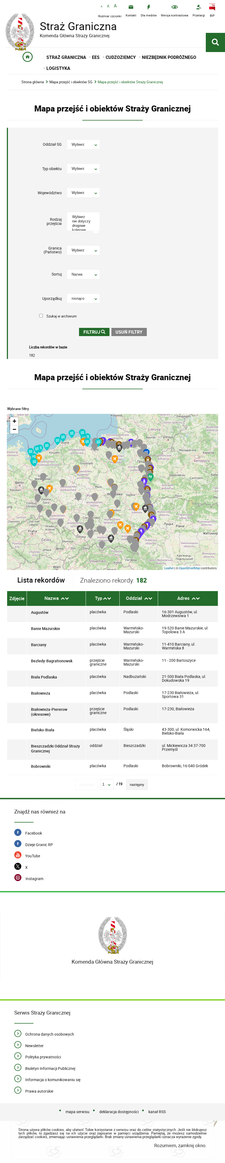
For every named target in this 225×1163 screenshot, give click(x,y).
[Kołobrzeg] (46, 446)
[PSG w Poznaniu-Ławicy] (62, 483)
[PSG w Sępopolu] (114, 444)
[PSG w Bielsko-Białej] (90, 534)
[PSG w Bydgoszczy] (76, 469)
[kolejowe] (84, 230)
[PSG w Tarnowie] (114, 531)
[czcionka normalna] (101, 7)
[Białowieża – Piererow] (150, 477)
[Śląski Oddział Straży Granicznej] (80, 529)
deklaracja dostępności (119, 1111)
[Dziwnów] (36, 449)
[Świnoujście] (30, 452)
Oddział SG (52, 144)
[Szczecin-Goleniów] (38, 458)
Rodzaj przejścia (54, 221)
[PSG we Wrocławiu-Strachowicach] (63, 509)
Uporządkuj (52, 298)
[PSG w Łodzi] (94, 497)
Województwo (50, 193)
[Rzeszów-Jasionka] (127, 529)
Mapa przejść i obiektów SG (70, 82)
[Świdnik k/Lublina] (136, 507)
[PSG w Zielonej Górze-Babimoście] (46, 492)
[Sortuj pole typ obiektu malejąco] (109, 598)
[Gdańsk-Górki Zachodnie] (87, 442)
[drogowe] (84, 226)
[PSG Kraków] (103, 530)
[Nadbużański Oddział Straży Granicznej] (145, 509)
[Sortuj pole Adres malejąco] (197, 598)
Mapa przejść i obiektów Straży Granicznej (130, 82)
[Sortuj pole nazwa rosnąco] (62, 598)
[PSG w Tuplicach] (37, 498)
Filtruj (91, 332)
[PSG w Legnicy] (54, 507)
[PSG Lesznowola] (113, 494)
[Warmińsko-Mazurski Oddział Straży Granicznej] (119, 448)
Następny (137, 784)
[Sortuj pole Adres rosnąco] (193, 598)
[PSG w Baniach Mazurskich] (127, 444)
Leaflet (168, 568)
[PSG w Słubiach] (34, 484)
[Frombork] (98, 442)
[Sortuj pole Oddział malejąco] (150, 598)
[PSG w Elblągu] (94, 446)
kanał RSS (157, 1111)
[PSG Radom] (117, 503)
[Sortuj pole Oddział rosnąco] (146, 598)
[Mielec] (120, 525)
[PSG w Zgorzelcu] (39, 508)
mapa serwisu (77, 1111)
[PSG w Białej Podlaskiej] (141, 490)
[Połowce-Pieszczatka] (144, 482)
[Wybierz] (84, 217)
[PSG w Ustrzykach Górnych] (135, 548)
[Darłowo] (57, 441)
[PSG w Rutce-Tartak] (139, 443)
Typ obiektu (52, 168)
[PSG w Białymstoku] (141, 468)
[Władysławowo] (82, 433)
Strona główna (32, 82)
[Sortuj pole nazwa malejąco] (66, 598)
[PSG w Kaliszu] (78, 496)
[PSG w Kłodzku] (60, 523)
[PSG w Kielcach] (109, 514)
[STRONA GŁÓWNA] (27, 58)
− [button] (14, 429)
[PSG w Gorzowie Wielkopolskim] (43, 477)
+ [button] (14, 421)
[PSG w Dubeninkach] (134, 444)
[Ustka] (63, 437)
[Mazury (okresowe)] (114, 459)
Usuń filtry (127, 331)
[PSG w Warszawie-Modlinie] (110, 482)
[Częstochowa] (90, 515)
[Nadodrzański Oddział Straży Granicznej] (41, 490)
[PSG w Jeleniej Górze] (48, 513)
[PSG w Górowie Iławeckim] (108, 444)
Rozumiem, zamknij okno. (180, 1145)
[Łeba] (71, 433)
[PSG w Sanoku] (129, 539)
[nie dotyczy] (84, 221)
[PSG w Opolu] (76, 518)
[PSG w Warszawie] (114, 488)
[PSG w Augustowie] (140, 453)
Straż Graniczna (61, 26)
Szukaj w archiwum (61, 316)
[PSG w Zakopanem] (102, 545)
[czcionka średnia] (108, 6)
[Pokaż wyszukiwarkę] (215, 42)
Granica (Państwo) (53, 250)
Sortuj (57, 274)
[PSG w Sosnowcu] (91, 526)
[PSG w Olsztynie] (108, 455)
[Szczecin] (34, 462)
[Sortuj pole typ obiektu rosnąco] (105, 598)
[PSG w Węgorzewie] (124, 446)
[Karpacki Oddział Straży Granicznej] (111, 538)
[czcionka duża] (115, 6)
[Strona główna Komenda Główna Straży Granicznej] (112, 935)
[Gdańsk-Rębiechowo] (83, 442)
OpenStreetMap (189, 568)
